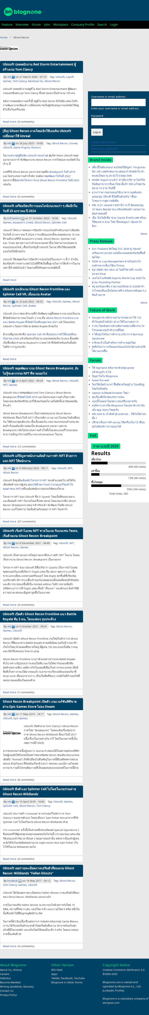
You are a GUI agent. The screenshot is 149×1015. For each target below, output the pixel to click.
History (17, 970)
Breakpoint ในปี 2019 (62, 172)
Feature (7, 25)
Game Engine (21, 147)
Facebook (67, 978)
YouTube (79, 978)
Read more (9, 121)
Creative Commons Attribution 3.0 (123, 970)
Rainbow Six (35, 81)
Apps (54, 974)
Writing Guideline (11, 986)
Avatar (32, 305)
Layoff (70, 77)
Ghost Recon (52, 81)
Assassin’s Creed (23, 222)
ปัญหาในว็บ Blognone (105, 376)
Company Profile (82, 25)
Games (7, 81)
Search (102, 25)
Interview (22, 25)
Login (114, 25)
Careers (4, 974)
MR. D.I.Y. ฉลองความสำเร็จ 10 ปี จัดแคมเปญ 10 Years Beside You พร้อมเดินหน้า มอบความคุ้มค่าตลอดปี (118, 209)
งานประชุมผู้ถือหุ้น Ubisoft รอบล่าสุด (27, 155)
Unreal (73, 143)
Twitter (55, 978)
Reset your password (104, 148)
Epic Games (20, 718)
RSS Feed (56, 970)
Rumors (36, 147)
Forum (36, 25)
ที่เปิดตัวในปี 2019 (27, 397)
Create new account (103, 142)
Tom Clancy (20, 81)
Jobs (47, 25)
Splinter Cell (59, 222)
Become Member (10, 982)
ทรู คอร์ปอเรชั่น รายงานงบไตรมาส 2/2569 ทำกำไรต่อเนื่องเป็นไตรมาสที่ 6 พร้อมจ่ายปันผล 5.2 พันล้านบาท (119, 290)
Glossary (28, 986)
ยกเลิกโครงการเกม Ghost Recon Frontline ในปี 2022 (48, 180)
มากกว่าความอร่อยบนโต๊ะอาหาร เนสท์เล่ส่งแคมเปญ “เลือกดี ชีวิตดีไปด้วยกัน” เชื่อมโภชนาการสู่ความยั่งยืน (117, 196)
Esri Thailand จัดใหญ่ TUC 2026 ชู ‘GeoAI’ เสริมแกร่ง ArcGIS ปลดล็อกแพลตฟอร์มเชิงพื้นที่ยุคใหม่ (118, 253)
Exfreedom (14, 218)
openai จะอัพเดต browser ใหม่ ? (111, 393)
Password (97, 116)
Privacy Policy (8, 995)
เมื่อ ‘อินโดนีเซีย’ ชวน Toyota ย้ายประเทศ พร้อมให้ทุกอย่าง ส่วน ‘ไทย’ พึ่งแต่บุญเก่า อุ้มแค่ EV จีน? (119, 222)
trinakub (12, 880)
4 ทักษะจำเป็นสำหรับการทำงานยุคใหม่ (114, 342)
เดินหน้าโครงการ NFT (34, 480)
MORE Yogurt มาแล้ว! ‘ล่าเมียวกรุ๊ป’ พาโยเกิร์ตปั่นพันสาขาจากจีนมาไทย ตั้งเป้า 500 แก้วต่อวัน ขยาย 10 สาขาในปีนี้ (118, 184)
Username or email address (108, 96)
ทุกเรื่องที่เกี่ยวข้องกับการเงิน (108, 397)
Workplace (60, 25)
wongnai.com (111, 1002)
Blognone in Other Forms (66, 982)
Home (3, 37)
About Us (5, 970)
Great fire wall (100, 380)
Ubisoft (60, 77)
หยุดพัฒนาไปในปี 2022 (57, 176)
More (144, 233)
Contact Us (6, 990)
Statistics (5, 978)
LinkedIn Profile (113, 990)
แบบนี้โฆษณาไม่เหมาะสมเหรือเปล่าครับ (114, 401)
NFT (5, 385)
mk (9, 77)
